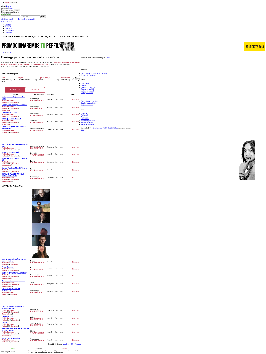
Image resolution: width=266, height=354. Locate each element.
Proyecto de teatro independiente (13, 281)
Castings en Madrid (87, 89)
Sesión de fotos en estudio (10, 152)
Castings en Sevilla (87, 93)
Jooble (108, 58)
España (10, 8)
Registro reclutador (87, 105)
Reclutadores (9, 30)
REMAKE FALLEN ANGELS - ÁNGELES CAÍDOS (13, 175)
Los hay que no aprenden (11, 338)
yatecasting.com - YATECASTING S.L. (105, 128)
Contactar (84, 113)
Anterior (65, 344)
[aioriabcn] (41, 234)
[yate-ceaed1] (41, 246)
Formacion (8, 32)
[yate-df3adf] (41, 200)
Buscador (8, 26)
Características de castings (89, 101)
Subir (82, 130)
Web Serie (5, 322)
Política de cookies (87, 122)
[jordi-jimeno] (41, 211)
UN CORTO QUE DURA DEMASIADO (11, 290)
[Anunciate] (254, 51)
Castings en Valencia (87, 91)
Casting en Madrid (8, 316)
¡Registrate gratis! (7, 19)
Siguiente (78, 344)
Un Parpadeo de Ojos (9, 113)
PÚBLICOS (15, 89)
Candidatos (8, 28)
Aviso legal (84, 117)
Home (3, 52)
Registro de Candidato (88, 75)
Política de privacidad (88, 121)
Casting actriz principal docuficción (14, 105)
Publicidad (84, 115)
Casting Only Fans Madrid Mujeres (14, 168)
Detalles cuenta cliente (88, 103)
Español (9, 6)
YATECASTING (6, 21)
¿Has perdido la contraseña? (26, 19)
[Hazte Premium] (38, 51)
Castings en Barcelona (88, 87)
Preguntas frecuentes (87, 124)
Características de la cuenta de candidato (94, 73)
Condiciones (85, 119)
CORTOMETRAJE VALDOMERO (15, 273)
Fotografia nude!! (8, 267)
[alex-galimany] (41, 223)
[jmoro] (41, 257)
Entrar (43, 16)
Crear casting (85, 83)
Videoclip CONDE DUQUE (11, 119)
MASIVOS (35, 89)
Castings (8, 25)
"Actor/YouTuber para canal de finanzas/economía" (13, 307)
